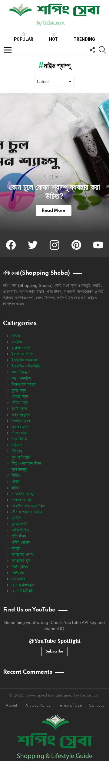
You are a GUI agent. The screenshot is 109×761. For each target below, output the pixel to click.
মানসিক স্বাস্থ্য (21, 499)
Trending (84, 39)
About (11, 706)
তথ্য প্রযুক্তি (21, 414)
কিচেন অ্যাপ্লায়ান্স (24, 384)
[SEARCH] (102, 50)
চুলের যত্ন (19, 390)
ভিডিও (16, 475)
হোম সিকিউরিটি (22, 590)
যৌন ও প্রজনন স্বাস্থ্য (27, 511)
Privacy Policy (37, 706)
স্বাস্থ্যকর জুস (21, 560)
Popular (23, 39)
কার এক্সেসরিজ (21, 378)
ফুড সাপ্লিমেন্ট (21, 457)
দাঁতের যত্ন (19, 432)
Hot (53, 39)
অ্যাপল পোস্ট (21, 347)
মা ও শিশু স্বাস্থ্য (23, 493)
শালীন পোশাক (21, 542)
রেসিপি (16, 517)
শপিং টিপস (19, 536)
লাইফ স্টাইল (20, 530)
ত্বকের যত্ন (20, 426)
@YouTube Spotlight (55, 640)
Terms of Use (70, 706)
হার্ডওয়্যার (18, 578)
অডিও (16, 335)
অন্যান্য (17, 341)
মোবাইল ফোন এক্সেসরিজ (28, 505)
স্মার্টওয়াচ (18, 572)
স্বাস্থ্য (16, 548)
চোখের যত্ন (20, 396)
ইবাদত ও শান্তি (23, 353)
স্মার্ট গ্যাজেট (20, 566)
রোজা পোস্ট (20, 524)
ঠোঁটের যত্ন (20, 402)
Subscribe (54, 651)
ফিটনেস (17, 451)
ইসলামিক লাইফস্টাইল (26, 365)
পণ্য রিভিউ (19, 438)
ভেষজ (15, 481)
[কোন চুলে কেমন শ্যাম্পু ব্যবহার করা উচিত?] (54, 163)
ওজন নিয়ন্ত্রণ (20, 372)
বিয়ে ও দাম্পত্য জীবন (26, 463)
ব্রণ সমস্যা (19, 469)
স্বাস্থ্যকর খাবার (22, 554)
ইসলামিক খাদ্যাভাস (25, 359)
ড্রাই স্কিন (19, 408)
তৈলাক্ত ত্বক (21, 420)
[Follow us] (92, 50)
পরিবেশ (16, 444)
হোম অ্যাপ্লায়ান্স (23, 584)
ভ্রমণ (15, 487)
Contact (96, 706)
